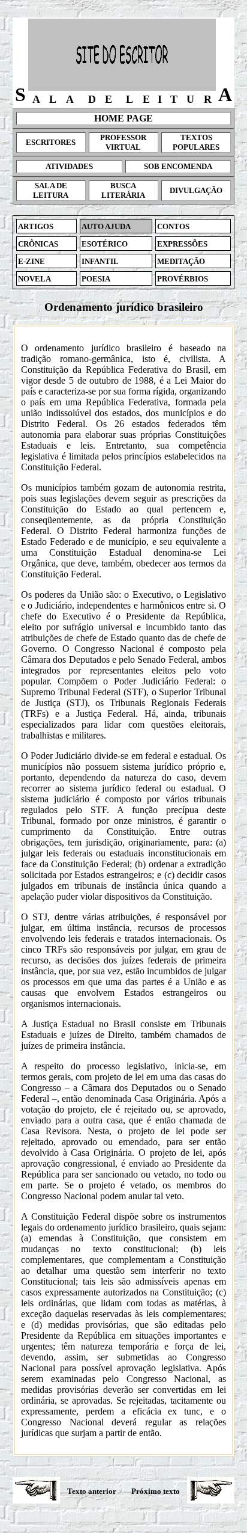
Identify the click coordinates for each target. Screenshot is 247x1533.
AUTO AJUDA (106, 226)
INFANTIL (100, 261)
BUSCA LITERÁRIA (123, 190)
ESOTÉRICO (105, 243)
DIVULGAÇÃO (196, 190)
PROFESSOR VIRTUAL (123, 142)
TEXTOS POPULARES (196, 142)
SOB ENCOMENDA (178, 166)
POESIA (96, 278)
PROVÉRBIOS (182, 278)
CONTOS (173, 226)
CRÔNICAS (38, 243)
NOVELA (34, 278)
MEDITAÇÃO (181, 261)
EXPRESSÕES (182, 243)
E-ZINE (31, 261)
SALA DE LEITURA (50, 190)
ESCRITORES (51, 142)
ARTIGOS (35, 226)
